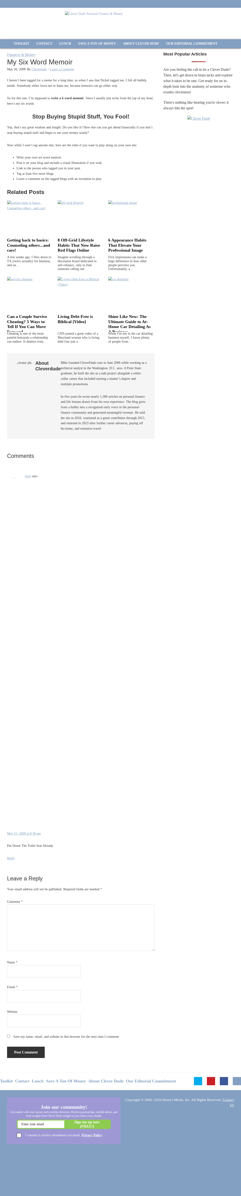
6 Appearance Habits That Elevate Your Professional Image (127, 245)
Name (12, 962)
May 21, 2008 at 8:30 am (24, 833)
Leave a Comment (62, 69)
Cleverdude (39, 69)
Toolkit (6, 1081)
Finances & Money (21, 55)
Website (12, 1012)
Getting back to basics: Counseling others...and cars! (28, 245)
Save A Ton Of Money (66, 1081)
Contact (22, 1081)
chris (28, 476)
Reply (11, 858)
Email (12, 987)
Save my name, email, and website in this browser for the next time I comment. (66, 1036)
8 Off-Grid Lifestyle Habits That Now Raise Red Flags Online (79, 245)
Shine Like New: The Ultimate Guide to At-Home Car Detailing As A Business (129, 324)
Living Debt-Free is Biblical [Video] (75, 319)
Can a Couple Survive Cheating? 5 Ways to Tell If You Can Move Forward (27, 324)
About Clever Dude (106, 1081)
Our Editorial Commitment (151, 1081)
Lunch (38, 1081)
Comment (15, 901)
